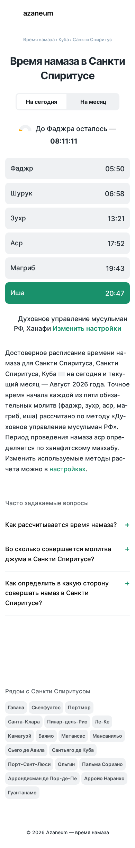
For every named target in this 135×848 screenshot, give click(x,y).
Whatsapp (104, 655)
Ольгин (66, 764)
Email (118, 655)
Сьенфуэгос (46, 707)
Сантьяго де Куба (73, 750)
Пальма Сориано (102, 764)
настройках (68, 469)
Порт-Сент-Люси (29, 764)
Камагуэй (19, 736)
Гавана (16, 707)
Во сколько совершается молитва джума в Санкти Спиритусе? (58, 554)
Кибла (124, 14)
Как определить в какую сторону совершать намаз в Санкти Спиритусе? (57, 593)
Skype (60, 655)
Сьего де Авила (26, 750)
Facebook (31, 655)
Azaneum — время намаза (77, 832)
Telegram (89, 655)
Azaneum (38, 13)
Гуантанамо (22, 792)
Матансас (73, 736)
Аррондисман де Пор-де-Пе (42, 778)
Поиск (104, 14)
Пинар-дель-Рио (67, 721)
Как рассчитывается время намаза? (61, 524)
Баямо (46, 736)
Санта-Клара (24, 721)
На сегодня (41, 101)
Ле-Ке (102, 721)
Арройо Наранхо (104, 778)
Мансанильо (107, 736)
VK (16, 655)
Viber (75, 655)
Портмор (79, 707)
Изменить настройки (87, 328)
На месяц (93, 101)
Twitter (45, 655)
